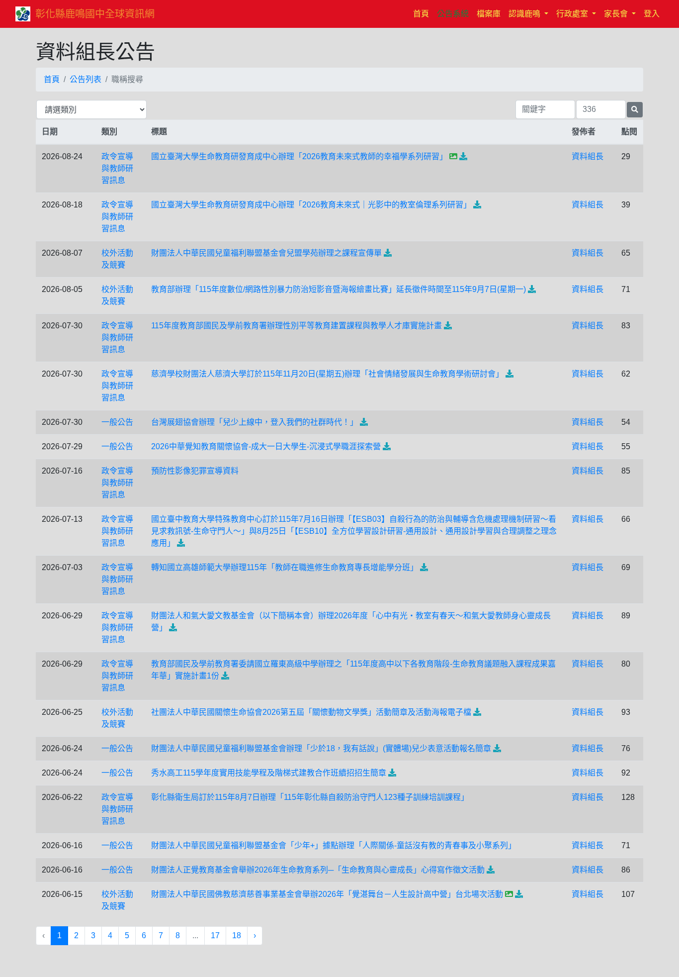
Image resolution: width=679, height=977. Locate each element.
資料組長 (587, 156)
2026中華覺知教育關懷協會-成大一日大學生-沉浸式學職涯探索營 (266, 446)
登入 (652, 13)
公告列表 (85, 79)
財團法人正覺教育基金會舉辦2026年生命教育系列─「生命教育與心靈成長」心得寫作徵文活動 (318, 870)
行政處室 (573, 13)
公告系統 (453, 13)
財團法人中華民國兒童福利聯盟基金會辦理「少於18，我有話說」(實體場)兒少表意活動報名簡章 (321, 748)
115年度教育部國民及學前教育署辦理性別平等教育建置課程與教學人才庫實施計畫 (296, 325)
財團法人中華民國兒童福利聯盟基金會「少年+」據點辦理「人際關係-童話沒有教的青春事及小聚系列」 (333, 845)
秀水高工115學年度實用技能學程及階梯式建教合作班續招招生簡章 (268, 773)
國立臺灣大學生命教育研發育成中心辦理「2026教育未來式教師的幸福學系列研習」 (299, 156)
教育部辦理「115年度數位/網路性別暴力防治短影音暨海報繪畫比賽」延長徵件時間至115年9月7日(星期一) (338, 289)
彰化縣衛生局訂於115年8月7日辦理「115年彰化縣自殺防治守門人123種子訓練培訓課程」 (310, 797)
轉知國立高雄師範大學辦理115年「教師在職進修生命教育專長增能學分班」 (284, 567)
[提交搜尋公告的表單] (635, 109)
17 (215, 935)
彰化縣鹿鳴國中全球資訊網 (95, 13)
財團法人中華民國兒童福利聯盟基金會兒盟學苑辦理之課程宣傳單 (266, 253)
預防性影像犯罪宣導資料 (195, 471)
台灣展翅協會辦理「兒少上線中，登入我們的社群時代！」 (254, 422)
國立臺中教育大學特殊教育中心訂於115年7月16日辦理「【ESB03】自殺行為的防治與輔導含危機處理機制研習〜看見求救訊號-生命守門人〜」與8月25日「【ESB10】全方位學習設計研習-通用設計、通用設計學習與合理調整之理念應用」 (354, 531)
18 (236, 935)
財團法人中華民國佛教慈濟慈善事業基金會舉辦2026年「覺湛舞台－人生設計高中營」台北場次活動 (327, 894)
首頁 (423, 13)
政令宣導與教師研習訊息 (117, 168)
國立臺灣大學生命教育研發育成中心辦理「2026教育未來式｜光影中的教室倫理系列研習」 (311, 204)
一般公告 (117, 422)
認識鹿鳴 (525, 13)
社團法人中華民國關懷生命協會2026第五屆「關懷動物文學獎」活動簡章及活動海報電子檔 (311, 712)
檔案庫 (489, 13)
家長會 (617, 13)
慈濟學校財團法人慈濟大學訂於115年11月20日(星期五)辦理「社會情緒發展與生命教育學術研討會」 (327, 374)
